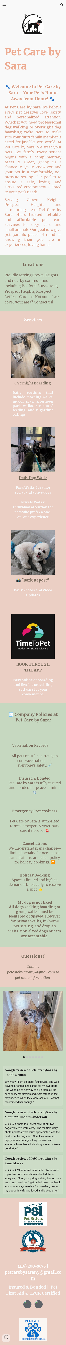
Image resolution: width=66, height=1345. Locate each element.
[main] (33, 59)
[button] (4, 4)
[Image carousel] (33, 1024)
